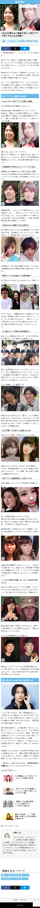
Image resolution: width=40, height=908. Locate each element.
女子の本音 (5, 879)
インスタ (25, 875)
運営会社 (16, 899)
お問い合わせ (23, 899)
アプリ (25, 879)
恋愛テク (5, 875)
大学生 (12, 875)
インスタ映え (16, 879)
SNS (18, 875)
